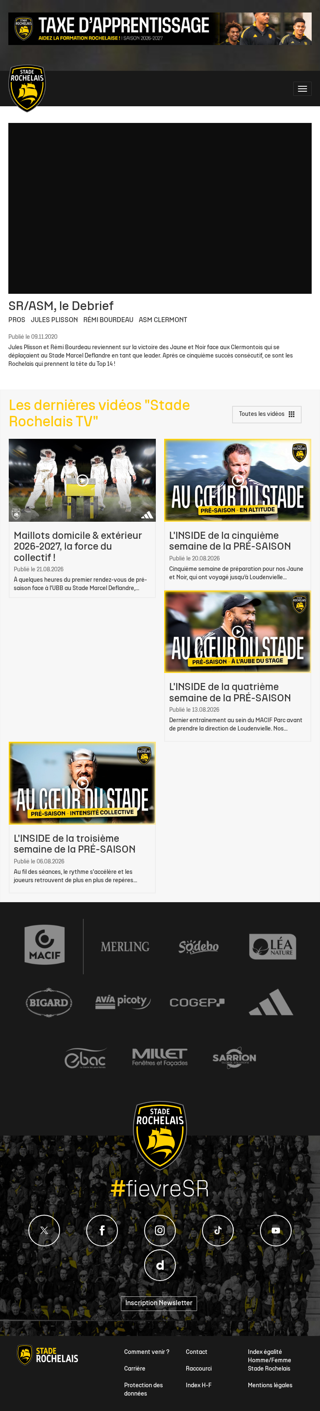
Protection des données (143, 1390)
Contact (197, 1352)
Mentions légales (270, 1385)
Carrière (134, 1369)
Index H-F (199, 1385)
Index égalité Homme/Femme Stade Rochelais (269, 1361)
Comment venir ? (147, 1352)
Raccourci (199, 1369)
